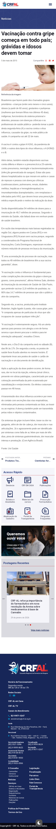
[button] (40, 630)
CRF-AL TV (13, 706)
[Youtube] (14, 696)
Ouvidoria (12, 795)
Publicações (45, 485)
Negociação (13, 791)
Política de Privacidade (18, 809)
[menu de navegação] (50, 4)
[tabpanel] (28, 597)
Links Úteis (34, 779)
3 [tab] (30, 625)
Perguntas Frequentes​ (45, 517)
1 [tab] (25, 625)
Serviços (12, 783)
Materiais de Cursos (16, 798)
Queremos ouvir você (16, 536)
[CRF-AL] (10, 4)
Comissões (13, 771)
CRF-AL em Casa (15, 701)
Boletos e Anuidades (17, 789)
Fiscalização (35, 772)
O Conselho (13, 768)
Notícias (6, 18)
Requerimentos (15, 793)
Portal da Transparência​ (27, 517)
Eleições (12, 802)
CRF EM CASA (28, 485)
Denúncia (10, 485)
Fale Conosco (35, 783)
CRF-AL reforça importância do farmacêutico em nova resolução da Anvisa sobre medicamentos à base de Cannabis (26, 606)
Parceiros (33, 775)
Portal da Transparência (36, 787)
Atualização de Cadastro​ (10, 517)
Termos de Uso (15, 812)
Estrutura (12, 774)
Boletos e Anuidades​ (10, 501)
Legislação (34, 768)
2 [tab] (28, 625)
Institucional (13, 776)
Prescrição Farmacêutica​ (45, 501)
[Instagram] (10, 696)
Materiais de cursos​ (27, 501)
